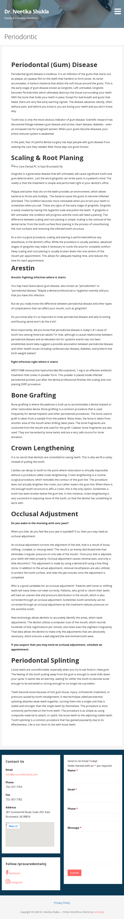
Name (73, 770)
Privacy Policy (62, 903)
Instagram (16, 882)
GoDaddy (99, 912)
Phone (73, 808)
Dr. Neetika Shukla (26, 11)
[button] (119, 7)
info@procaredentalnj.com (22, 774)
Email (72, 789)
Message (74, 828)
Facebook (14, 873)
